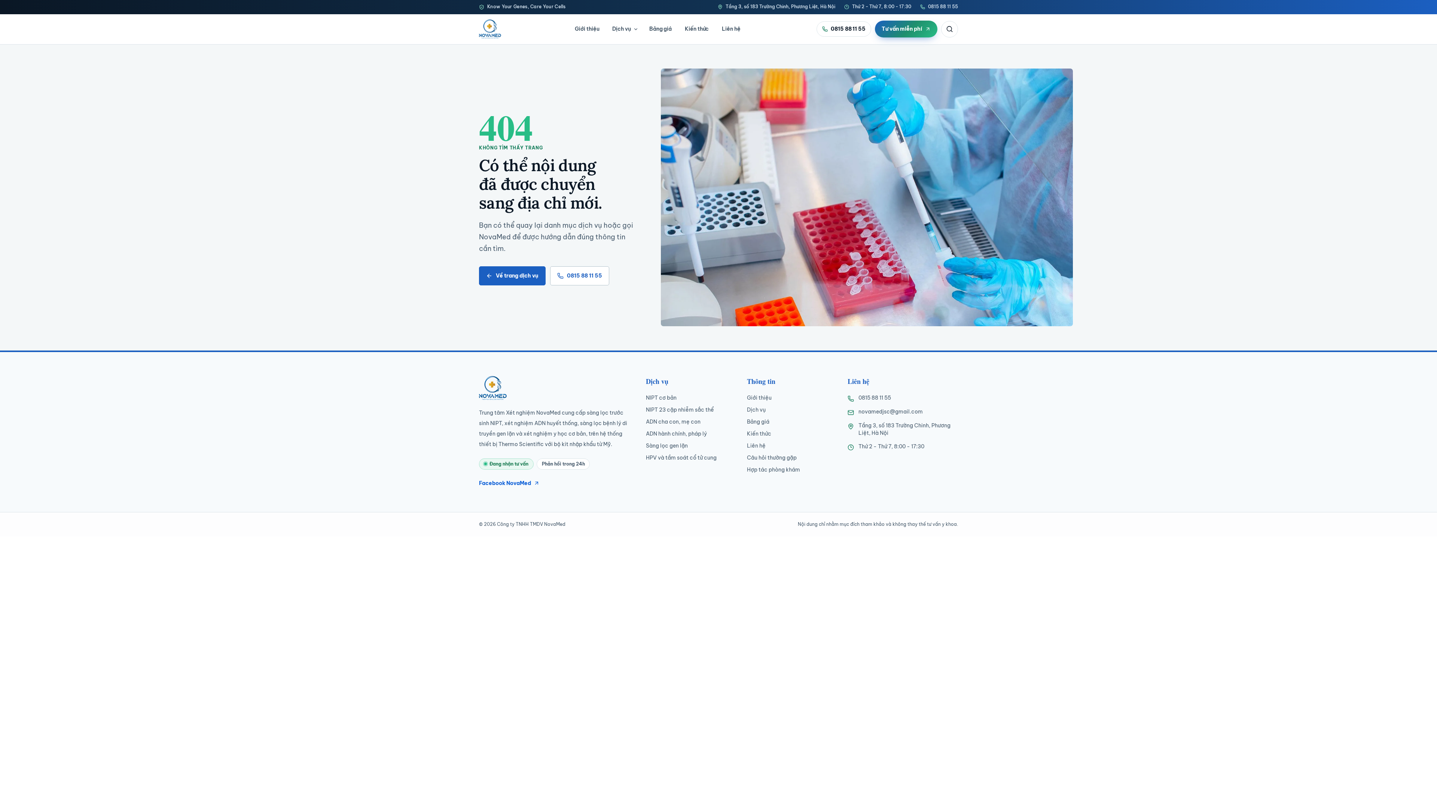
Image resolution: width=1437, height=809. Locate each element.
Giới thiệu (587, 28)
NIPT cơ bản (661, 397)
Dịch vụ (621, 28)
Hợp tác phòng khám (773, 469)
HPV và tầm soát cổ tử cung (681, 457)
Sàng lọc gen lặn (667, 445)
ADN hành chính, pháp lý (676, 433)
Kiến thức (697, 28)
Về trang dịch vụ (517, 275)
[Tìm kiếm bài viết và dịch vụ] (949, 29)
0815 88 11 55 (943, 6)
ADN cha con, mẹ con (673, 421)
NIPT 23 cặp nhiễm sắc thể (680, 409)
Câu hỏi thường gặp (772, 457)
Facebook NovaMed (505, 483)
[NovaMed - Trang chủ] (490, 28)
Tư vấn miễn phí (902, 28)
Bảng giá (660, 28)
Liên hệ (731, 28)
